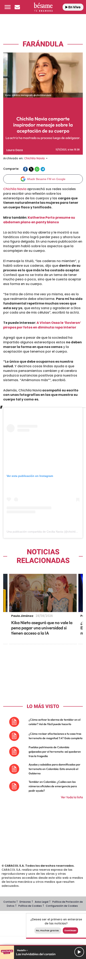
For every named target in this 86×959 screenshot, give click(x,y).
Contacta (9, 901)
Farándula (43, 44)
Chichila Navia (34, 158)
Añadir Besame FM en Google (46, 179)
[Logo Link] (43, 7)
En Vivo (74, 7)
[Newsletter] (17, 7)
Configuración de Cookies (62, 906)
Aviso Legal (41, 901)
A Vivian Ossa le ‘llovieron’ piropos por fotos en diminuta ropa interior (42, 325)
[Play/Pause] (79, 952)
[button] (7, 7)
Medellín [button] (21, 950)
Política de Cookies (30, 906)
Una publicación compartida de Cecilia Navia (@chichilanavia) (46, 531)
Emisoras (25, 901)
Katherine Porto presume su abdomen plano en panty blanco (39, 219)
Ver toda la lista (72, 797)
